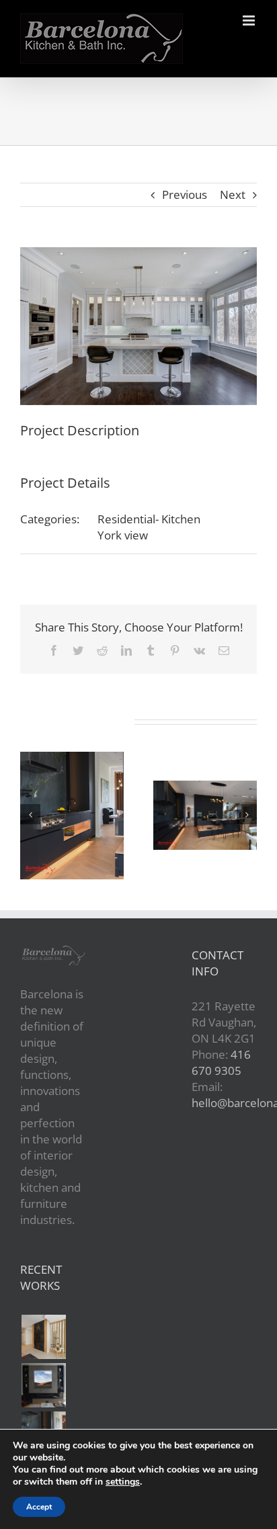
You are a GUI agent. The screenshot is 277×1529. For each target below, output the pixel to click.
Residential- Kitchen (148, 519)
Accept (39, 1506)
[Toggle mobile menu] (250, 20)
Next (232, 194)
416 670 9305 (221, 1062)
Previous (184, 194)
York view (122, 535)
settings (123, 1482)
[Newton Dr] (43, 1337)
